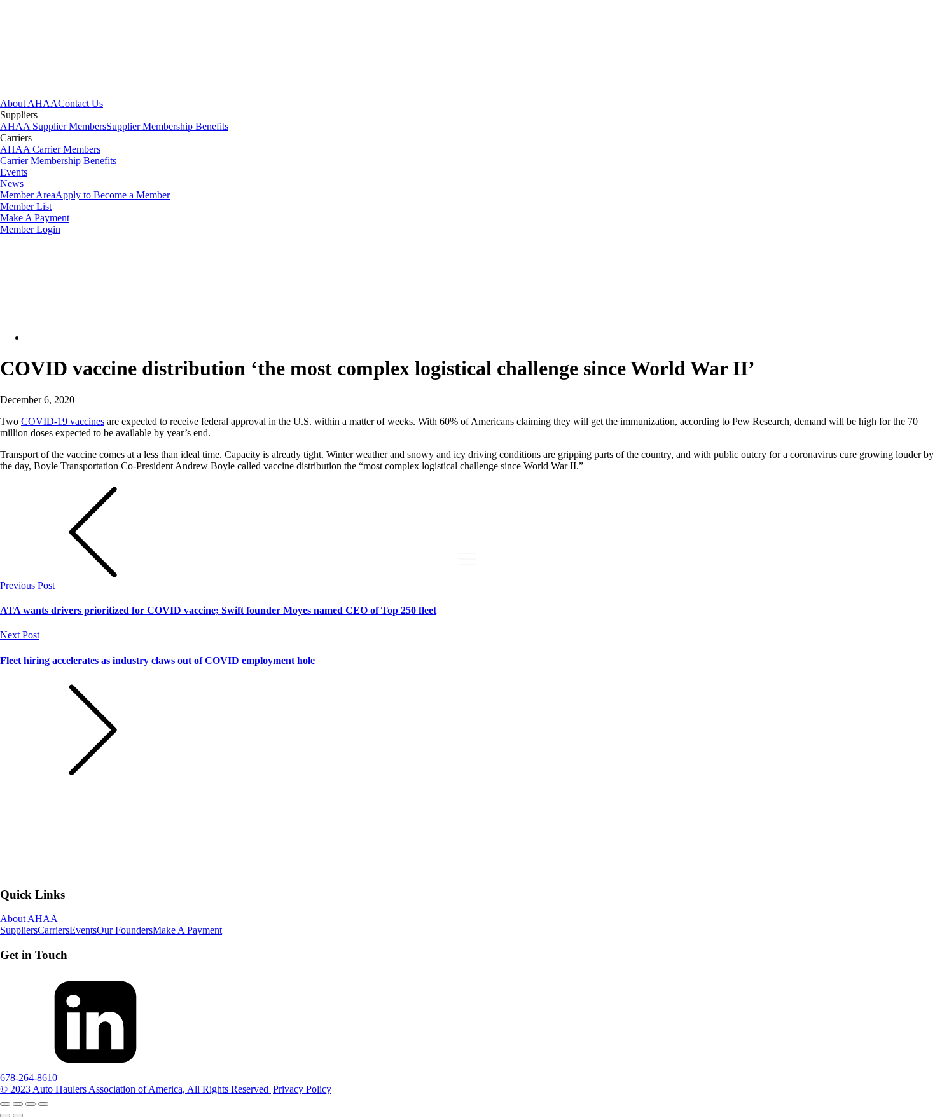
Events (13, 172)
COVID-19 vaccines (62, 421)
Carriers (53, 930)
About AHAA (29, 103)
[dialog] (467, 166)
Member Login (30, 229)
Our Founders (125, 930)
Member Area (27, 195)
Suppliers (19, 930)
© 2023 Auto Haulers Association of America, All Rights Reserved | (136, 1089)
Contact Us (80, 103)
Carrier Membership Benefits (58, 160)
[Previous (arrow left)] (5, 1115)
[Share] (30, 1104)
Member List (26, 206)
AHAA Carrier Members (50, 149)
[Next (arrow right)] (18, 1115)
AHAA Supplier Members (53, 126)
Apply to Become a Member (112, 195)
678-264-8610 (28, 1077)
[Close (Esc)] (43, 1104)
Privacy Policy (302, 1089)
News (12, 183)
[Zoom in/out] (5, 1104)
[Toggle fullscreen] (18, 1104)
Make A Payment (34, 217)
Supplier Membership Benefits (167, 126)
